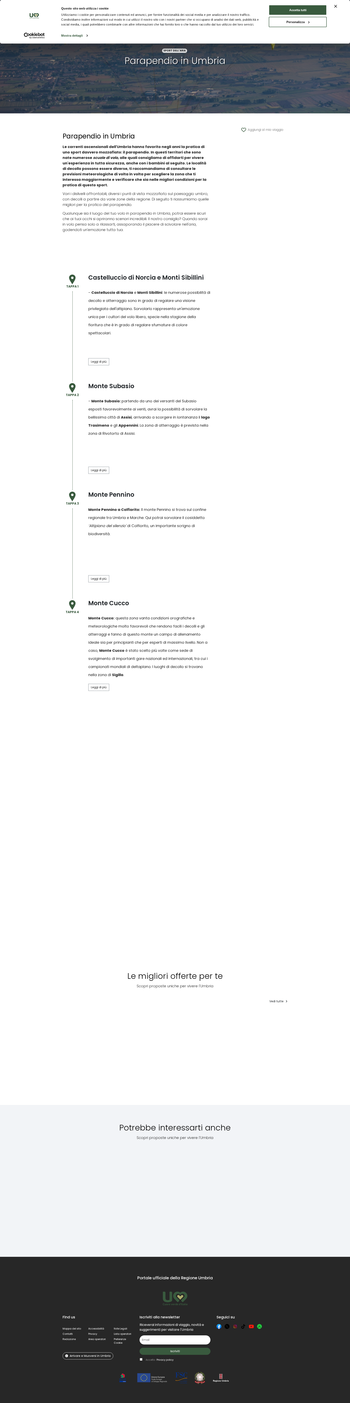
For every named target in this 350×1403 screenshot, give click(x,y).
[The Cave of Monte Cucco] (75, 1196)
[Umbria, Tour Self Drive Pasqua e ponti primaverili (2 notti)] (118, 1057)
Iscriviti (175, 1351)
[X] (227, 1326)
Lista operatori (122, 1334)
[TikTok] (243, 1326)
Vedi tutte (276, 1001)
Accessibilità (96, 1328)
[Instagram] (235, 1326)
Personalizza (295, 22)
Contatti (68, 1334)
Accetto (160, 1359)
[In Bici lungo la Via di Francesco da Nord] (230, 1057)
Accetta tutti (297, 10)
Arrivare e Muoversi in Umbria (90, 1356)
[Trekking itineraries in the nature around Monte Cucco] (195, 1196)
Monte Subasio (105, 401)
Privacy (92, 1334)
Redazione (69, 1339)
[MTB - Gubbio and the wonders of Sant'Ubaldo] (154, 1196)
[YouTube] (251, 1326)
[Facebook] (219, 1326)
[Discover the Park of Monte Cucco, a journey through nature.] (271, 1196)
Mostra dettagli (72, 35)
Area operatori (97, 1339)
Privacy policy (165, 1359)
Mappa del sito (72, 1328)
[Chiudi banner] (335, 6)
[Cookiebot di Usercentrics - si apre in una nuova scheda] (34, 36)
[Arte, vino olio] (265, 1057)
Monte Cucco (100, 618)
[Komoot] (259, 1326)
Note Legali (120, 1328)
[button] (120, 1340)
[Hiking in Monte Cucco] (232, 1196)
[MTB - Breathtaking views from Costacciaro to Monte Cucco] (110, 1196)
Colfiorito (130, 509)
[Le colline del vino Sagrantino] (301, 1057)
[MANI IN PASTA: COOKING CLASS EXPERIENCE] (156, 1057)
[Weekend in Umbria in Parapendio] (80, 1057)
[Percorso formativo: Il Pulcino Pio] (194, 1057)
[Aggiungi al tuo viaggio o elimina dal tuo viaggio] (94, 1014)
